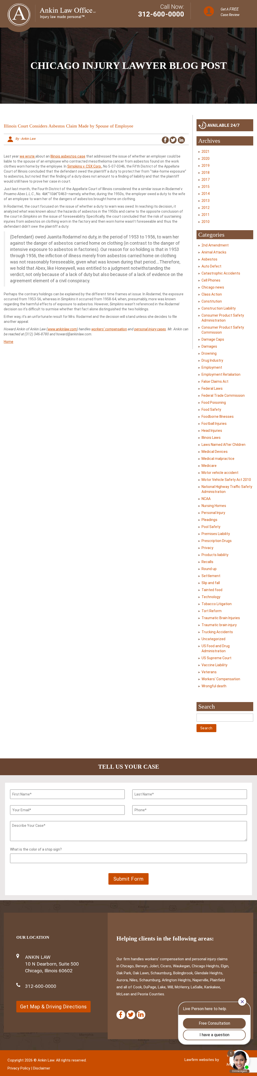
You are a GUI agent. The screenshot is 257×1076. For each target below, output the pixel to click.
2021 (206, 152)
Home (8, 342)
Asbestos (209, 259)
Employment (212, 367)
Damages (209, 346)
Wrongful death (214, 686)
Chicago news (213, 287)
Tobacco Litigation (217, 604)
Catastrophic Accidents (221, 273)
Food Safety (211, 410)
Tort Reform (212, 611)
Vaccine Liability (214, 665)
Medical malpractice (218, 459)
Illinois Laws (211, 438)
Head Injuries (212, 431)
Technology (211, 597)
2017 (206, 180)
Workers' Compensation (221, 679)
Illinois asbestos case (67, 156)
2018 (206, 173)
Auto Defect (211, 266)
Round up (209, 569)
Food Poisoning (214, 402)
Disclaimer (41, 1068)
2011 (206, 215)
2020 (206, 159)
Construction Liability (219, 308)
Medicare (209, 466)
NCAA (206, 499)
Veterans (209, 672)
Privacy (207, 548)
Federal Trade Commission (223, 395)
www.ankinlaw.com (62, 329)
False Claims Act (215, 381)
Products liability (215, 555)
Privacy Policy (19, 1068)
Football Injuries (214, 424)
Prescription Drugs (217, 541)
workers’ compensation (109, 329)
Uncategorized (213, 639)
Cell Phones (211, 280)
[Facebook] (120, 1014)
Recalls (207, 562)
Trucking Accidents (217, 632)
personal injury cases (150, 329)
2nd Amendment (215, 245)
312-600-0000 (161, 14)
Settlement (211, 576)
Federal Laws (212, 388)
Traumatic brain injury (219, 625)
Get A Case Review (230, 12)
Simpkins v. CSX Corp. (84, 166)
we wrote (27, 156)
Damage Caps (213, 339)
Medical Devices (215, 452)
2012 (206, 208)
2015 (206, 187)
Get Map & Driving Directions (53, 1007)
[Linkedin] (141, 1014)
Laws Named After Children (223, 445)
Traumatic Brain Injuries (221, 618)
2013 (206, 201)
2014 (206, 194)
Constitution (212, 301)
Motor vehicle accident (220, 473)
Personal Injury (213, 513)
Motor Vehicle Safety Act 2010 (226, 480)
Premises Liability (216, 534)
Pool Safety (211, 527)
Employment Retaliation (221, 374)
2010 (206, 222)
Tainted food (212, 590)
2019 (206, 166)
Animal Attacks (214, 252)
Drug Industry (212, 360)
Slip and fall (211, 583)
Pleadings (209, 520)
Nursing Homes (214, 506)
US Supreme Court (216, 658)
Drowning (209, 353)
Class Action (212, 294)
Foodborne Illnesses (218, 417)
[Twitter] (130, 1014)
